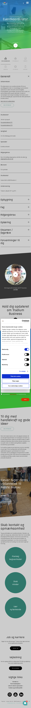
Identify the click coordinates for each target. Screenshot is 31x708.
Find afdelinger (19, 703)
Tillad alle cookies (15, 376)
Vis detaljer (22, 371)
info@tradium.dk (11, 703)
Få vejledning (15, 668)
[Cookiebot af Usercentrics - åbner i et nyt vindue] (22, 321)
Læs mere (15, 289)
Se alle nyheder (7, 501)
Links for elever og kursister (15, 685)
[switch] (26, 354)
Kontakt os (15, 681)
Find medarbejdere (15, 683)
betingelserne (13, 394)
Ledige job (15, 648)
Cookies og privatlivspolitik (15, 687)
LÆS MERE (3, 495)
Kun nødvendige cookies (15, 385)
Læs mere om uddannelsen (8, 101)
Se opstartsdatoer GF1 (6, 122)
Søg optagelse (7, 105)
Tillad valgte (15, 381)
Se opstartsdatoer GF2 (6, 125)
